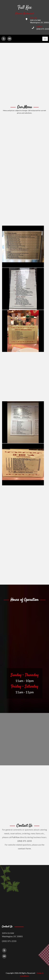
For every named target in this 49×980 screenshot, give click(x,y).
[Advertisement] (24, 73)
